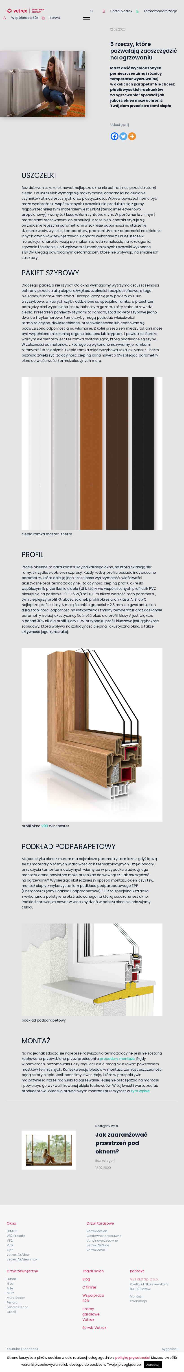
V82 (10, 1240)
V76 (10, 1245)
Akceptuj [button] (152, 1365)
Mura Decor (16, 1297)
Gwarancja (138, 1301)
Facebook (30, 1349)
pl (92, 11)
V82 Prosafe (16, 1236)
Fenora (12, 1302)
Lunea (11, 1279)
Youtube (13, 1349)
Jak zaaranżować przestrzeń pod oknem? (121, 1143)
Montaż (135, 1296)
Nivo (10, 1283)
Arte (10, 1288)
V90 (44, 826)
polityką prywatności (132, 1357)
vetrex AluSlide (98, 1245)
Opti (10, 1250)
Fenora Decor (17, 1307)
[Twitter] (123, 136)
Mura (11, 1293)
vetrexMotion (97, 1231)
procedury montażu (117, 1058)
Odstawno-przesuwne (104, 1236)
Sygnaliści (169, 1349)
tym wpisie (140, 1091)
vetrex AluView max (22, 1259)
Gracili (11, 1312)
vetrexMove (96, 1250)
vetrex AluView (18, 1254)
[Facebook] (114, 136)
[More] (132, 136)
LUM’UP (12, 1231)
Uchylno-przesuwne (102, 1240)
